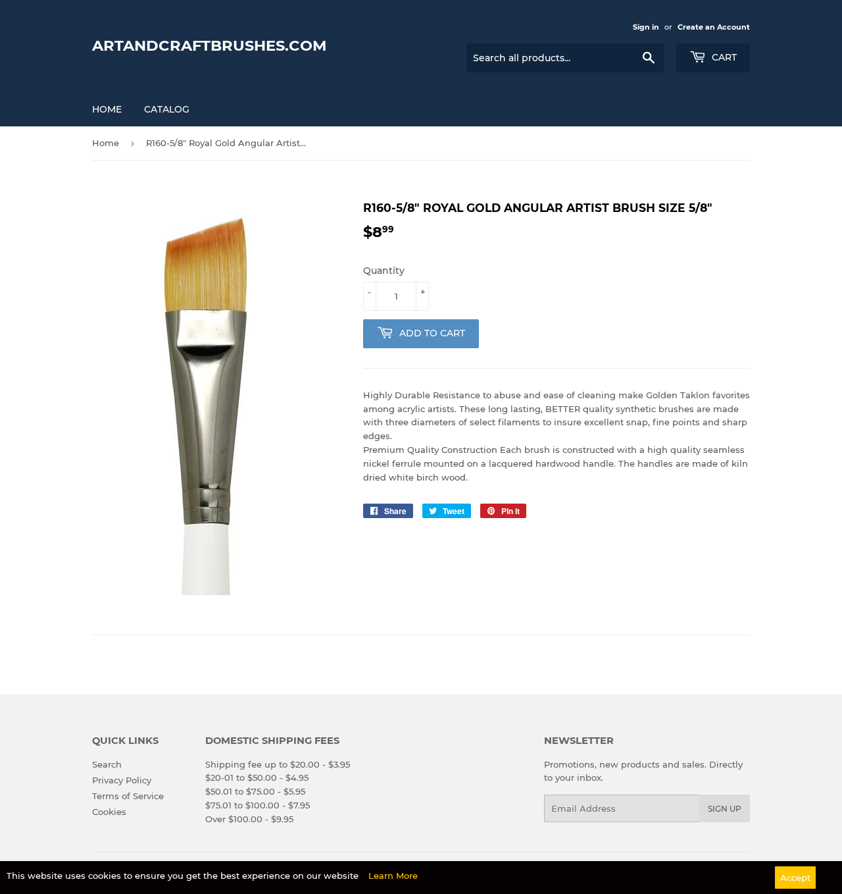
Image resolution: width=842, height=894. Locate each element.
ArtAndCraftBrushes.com (209, 45)
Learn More (393, 875)
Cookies (109, 811)
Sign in (646, 27)
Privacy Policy (121, 780)
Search (107, 764)
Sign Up (724, 809)
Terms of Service (128, 796)
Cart (723, 57)
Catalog (166, 109)
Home (107, 109)
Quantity (384, 270)
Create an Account (714, 27)
